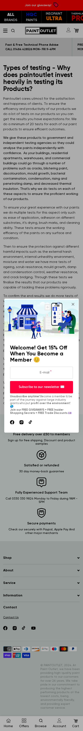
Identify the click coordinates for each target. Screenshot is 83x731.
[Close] (73, 304)
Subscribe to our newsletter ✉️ (41, 387)
